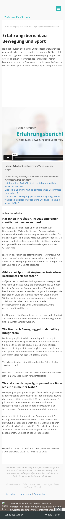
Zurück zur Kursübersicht (18, 17)
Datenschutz (40, 494)
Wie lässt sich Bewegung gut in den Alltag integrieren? (32, 196)
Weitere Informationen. (42, 509)
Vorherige (14, 515)
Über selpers (11, 494)
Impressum (25, 494)
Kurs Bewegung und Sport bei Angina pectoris (25, 26)
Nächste (52, 515)
